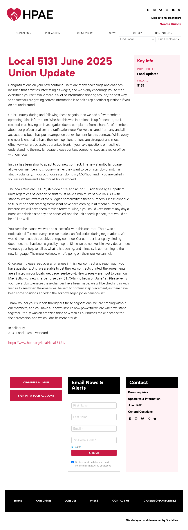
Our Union (22, 33)
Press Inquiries (138, 392)
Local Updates (147, 74)
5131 (140, 85)
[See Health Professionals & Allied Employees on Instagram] (154, 11)
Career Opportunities (160, 500)
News (112, 33)
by (152, 520)
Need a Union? (170, 24)
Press (94, 500)
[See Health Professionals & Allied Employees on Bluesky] (160, 10)
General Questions (140, 411)
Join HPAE (135, 405)
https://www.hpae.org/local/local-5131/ (36, 343)
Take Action (52, 33)
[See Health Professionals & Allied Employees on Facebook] (148, 11)
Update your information (144, 399)
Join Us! (137, 33)
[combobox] (137, 39)
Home (18, 500)
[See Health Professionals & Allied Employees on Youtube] (173, 11)
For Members (84, 33)
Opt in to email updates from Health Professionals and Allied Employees (93, 464)
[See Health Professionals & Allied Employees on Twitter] (167, 11)
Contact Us (162, 33)
